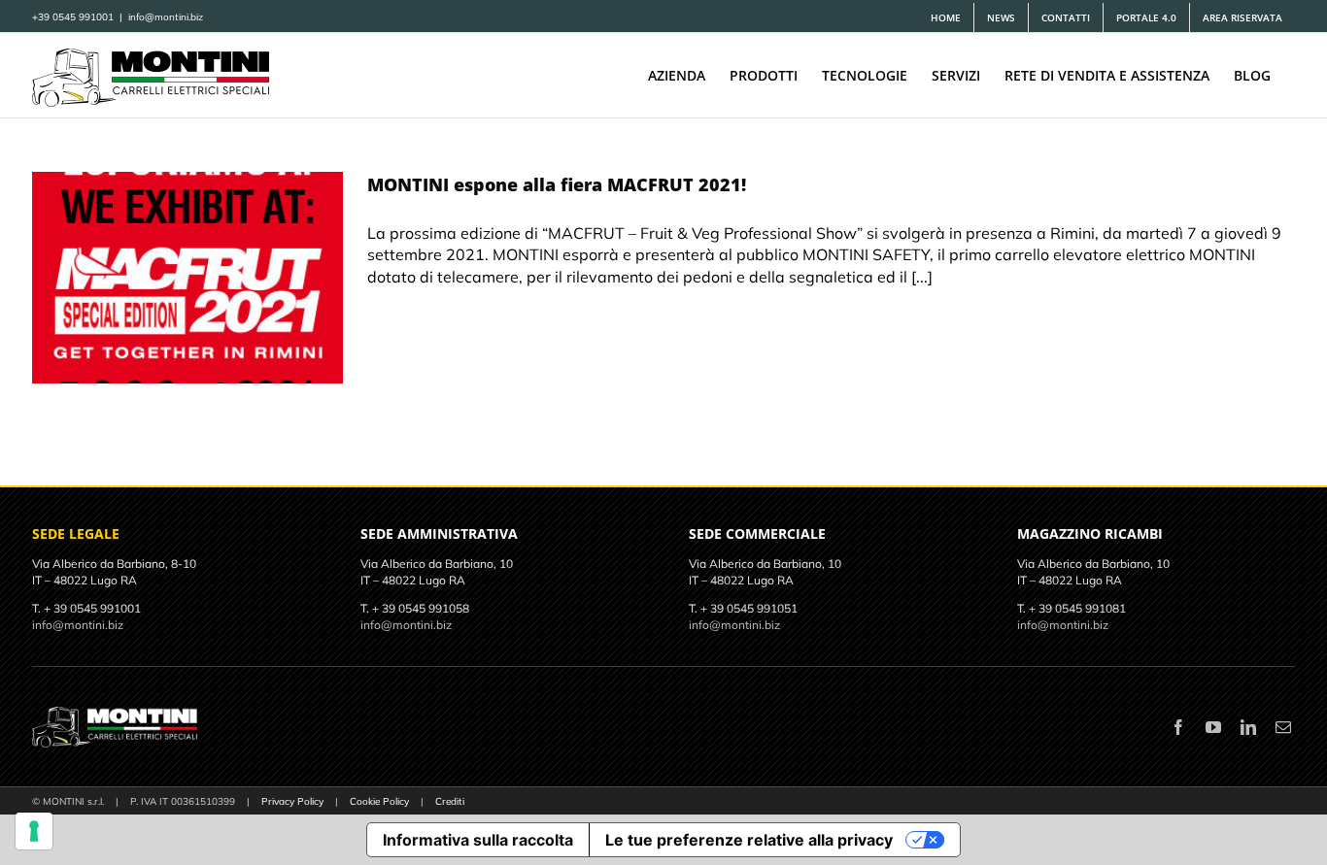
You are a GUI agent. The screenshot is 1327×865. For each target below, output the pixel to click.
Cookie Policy (379, 801)
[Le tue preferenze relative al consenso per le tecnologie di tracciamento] (34, 831)
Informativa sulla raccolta (478, 839)
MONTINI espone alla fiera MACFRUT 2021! (556, 184)
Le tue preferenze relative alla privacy (749, 839)
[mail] (1283, 727)
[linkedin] (1248, 727)
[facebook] (1178, 727)
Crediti (449, 801)
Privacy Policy (292, 801)
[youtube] (1213, 727)
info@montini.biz (165, 17)
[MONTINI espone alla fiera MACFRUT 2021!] (187, 277)
